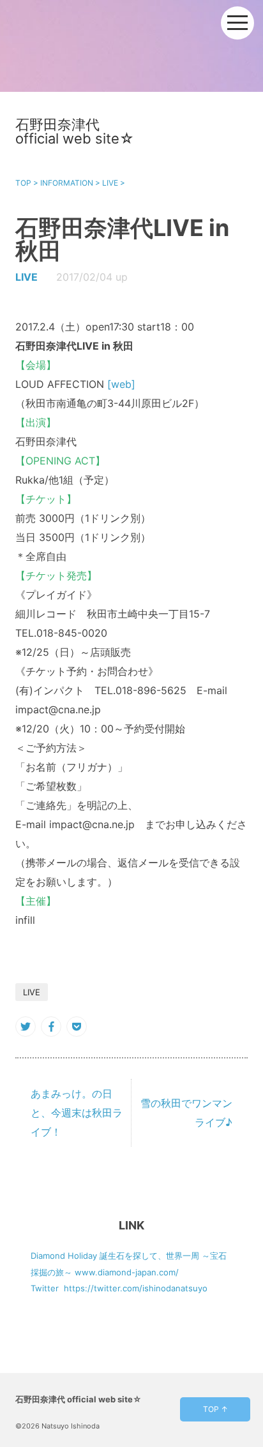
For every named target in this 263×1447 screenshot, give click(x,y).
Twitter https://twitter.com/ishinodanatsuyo (119, 1288)
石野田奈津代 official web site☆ (74, 131)
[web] (121, 384)
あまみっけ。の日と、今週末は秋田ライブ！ (77, 1112)
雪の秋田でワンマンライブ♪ (186, 1113)
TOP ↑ (215, 1409)
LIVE (26, 277)
